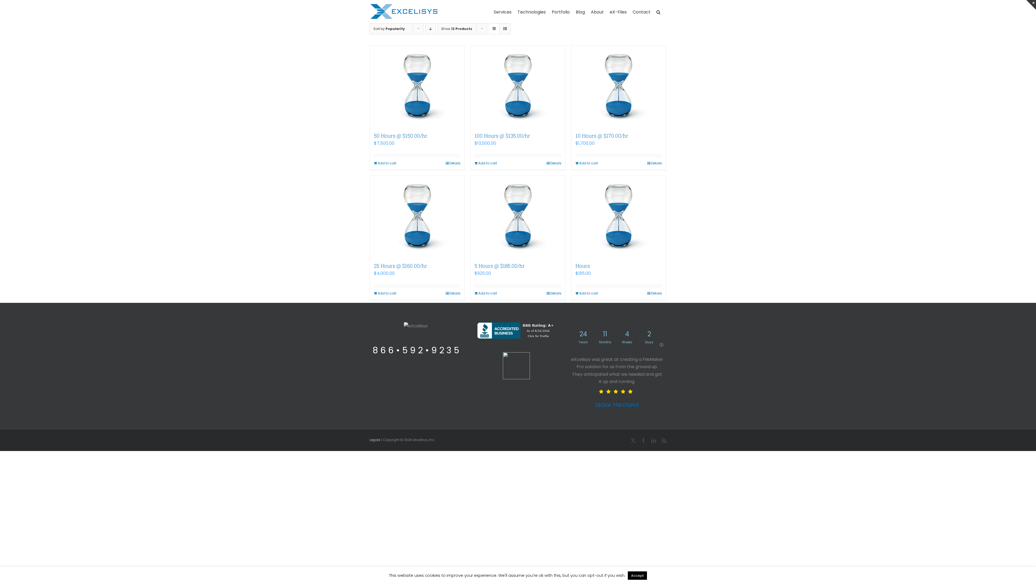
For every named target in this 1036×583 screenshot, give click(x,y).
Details (455, 163)
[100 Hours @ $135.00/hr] (518, 86)
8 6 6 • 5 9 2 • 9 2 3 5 (416, 350)
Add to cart (387, 163)
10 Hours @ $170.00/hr (601, 135)
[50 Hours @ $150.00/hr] (417, 86)
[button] (658, 11)
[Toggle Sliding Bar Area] (1031, 5)
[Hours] (618, 216)
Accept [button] (637, 575)
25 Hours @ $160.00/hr (400, 265)
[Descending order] (430, 28)
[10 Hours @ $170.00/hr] (618, 86)
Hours (582, 265)
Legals (375, 440)
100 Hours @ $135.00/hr (502, 135)
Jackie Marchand (617, 404)
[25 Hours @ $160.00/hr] (417, 216)
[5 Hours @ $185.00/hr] (518, 216)
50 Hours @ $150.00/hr (400, 135)
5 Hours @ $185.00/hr (500, 265)
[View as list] (505, 28)
